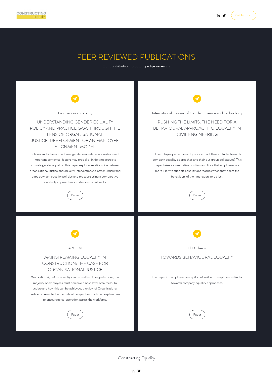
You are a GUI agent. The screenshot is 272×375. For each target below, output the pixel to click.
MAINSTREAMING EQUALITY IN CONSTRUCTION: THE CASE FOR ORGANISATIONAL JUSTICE (75, 263)
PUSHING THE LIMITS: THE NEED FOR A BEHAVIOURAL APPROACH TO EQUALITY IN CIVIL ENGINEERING (197, 128)
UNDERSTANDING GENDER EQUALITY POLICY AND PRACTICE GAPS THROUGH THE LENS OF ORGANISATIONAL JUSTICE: (75, 131)
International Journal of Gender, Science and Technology (197, 113)
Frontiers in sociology (75, 113)
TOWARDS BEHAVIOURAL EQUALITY (197, 257)
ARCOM (75, 248)
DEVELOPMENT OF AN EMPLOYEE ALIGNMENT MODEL (84, 143)
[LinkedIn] (218, 15)
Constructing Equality (136, 358)
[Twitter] (224, 15)
